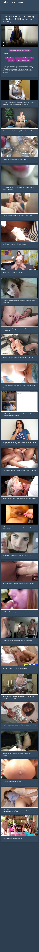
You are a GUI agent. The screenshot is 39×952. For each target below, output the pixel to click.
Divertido (9, 58)
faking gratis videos (23, 60)
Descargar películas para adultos (19, 50)
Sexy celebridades (22, 58)
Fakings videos (12, 2)
